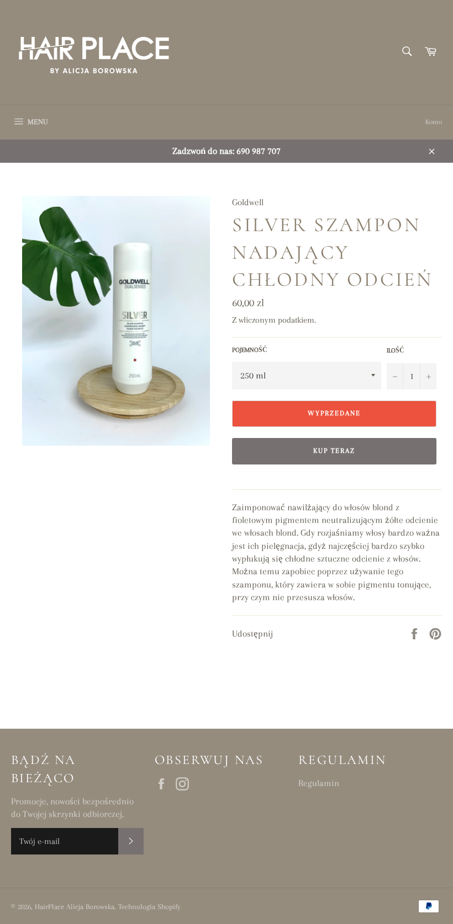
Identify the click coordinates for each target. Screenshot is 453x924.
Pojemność (249, 350)
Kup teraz (334, 451)
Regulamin (318, 783)
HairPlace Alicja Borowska (74, 906)
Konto (433, 122)
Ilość (395, 350)
